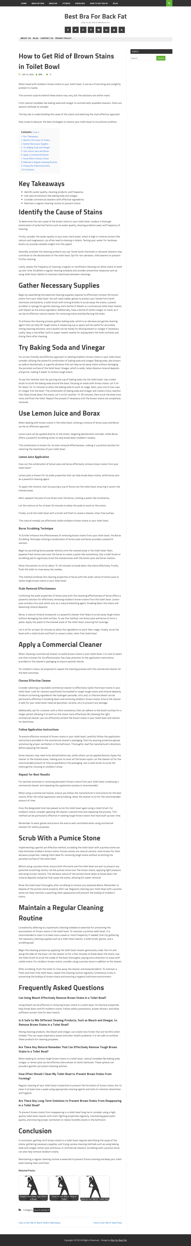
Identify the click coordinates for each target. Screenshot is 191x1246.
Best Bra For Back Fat (95, 16)
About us (26, 38)
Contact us (47, 38)
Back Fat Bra (38, 3)
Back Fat (53, 3)
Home (24, 3)
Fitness (66, 3)
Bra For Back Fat (119, 1240)
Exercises (80, 3)
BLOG (115, 3)
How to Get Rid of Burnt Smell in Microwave (40, 1222)
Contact (25, 9)
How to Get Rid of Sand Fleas (108, 1222)
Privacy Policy (63, 38)
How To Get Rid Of (99, 3)
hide (36, 132)
